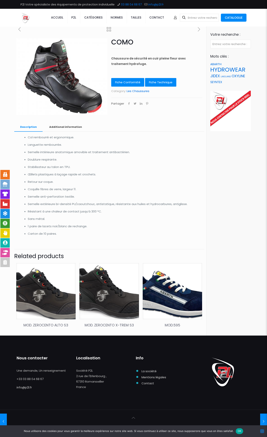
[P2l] (25, 17)
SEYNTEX (216, 82)
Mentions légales (154, 377)
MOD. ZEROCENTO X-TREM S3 (109, 325)
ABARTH (215, 64)
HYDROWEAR (227, 70)
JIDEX (215, 76)
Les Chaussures (138, 91)
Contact (148, 383)
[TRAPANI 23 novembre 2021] (3, 421)
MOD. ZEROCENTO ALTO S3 (45, 325)
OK (239, 431)
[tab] (28, 127)
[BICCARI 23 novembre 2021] (263, 421)
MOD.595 (172, 325)
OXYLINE (238, 76)
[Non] (262, 431)
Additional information (65, 127)
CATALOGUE (234, 18)
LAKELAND (226, 76)
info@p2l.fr (156, 4)
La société (149, 371)
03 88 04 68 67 (131, 4)
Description (28, 127)
